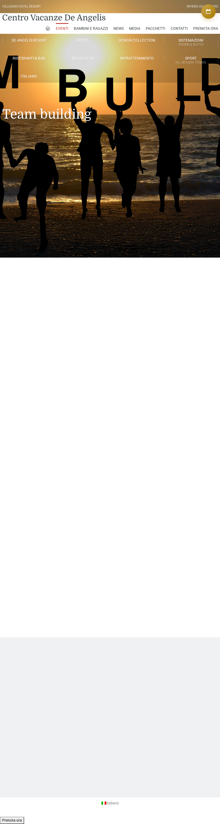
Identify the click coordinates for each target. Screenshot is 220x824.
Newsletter (24, 676)
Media (134, 28)
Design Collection (137, 40)
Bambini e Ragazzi (91, 28)
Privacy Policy (169, 667)
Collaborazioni (122, 676)
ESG (20, 725)
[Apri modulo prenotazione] (208, 11)
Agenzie (118, 667)
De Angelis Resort (29, 40)
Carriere (69, 671)
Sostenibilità (26, 710)
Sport (190, 60)
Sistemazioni (190, 42)
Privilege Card (122, 681)
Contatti (179, 28)
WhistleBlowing (28, 720)
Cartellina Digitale (29, 681)
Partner (117, 671)
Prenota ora (12, 820)
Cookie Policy (169, 671)
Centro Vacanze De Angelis (54, 17)
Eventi (62, 28)
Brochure (23, 715)
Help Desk (24, 667)
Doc (20, 730)
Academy (71, 667)
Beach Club (83, 58)
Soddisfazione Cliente (32, 671)
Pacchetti (155, 28)
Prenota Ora (205, 28)
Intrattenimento (137, 58)
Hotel (83, 40)
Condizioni (167, 676)
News (118, 28)
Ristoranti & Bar (29, 58)
